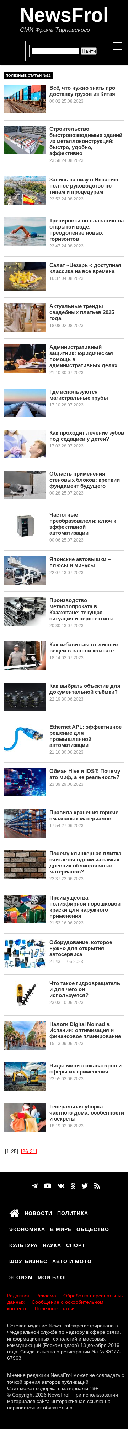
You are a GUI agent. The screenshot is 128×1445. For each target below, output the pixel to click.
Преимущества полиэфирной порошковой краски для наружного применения (85, 907)
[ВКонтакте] (61, 1186)
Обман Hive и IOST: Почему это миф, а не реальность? (84, 774)
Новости (38, 1212)
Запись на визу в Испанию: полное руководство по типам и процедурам (84, 185)
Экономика (27, 1228)
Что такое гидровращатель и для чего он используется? (84, 989)
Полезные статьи (55, 1308)
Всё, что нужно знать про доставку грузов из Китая (82, 91)
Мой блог (53, 1276)
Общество (92, 1228)
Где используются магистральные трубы (78, 395)
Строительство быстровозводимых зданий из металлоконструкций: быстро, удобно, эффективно (85, 141)
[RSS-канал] (97, 1186)
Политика (72, 1212)
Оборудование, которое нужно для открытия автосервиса (80, 948)
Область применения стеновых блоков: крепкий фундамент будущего (84, 480)
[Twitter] (84, 1186)
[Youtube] (48, 1186)
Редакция (18, 1295)
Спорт (75, 1244)
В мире (60, 1228)
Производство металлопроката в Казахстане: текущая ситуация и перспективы (81, 609)
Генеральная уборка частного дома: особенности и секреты (86, 1112)
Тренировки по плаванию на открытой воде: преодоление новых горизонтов (86, 229)
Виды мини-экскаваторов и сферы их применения (85, 1068)
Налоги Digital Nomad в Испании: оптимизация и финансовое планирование (85, 1030)
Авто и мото (72, 1260)
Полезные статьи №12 (28, 75)
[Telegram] (35, 1186)
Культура (23, 1244)
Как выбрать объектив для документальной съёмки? (85, 689)
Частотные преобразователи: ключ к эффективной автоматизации (82, 524)
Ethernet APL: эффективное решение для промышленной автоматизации (85, 736)
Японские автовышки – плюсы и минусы (80, 562)
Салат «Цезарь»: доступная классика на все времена (85, 268)
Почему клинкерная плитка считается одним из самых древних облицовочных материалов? (85, 862)
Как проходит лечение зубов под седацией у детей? (86, 436)
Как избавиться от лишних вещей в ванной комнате (84, 647)
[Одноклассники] (73, 1186)
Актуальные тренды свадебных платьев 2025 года (81, 312)
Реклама (46, 1295)
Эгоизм (21, 1276)
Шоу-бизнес (28, 1260)
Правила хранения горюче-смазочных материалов (84, 815)
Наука (52, 1244)
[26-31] (29, 1151)
